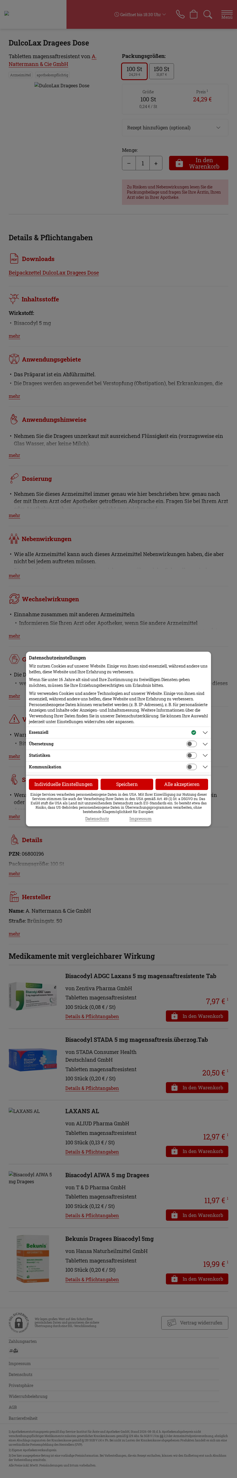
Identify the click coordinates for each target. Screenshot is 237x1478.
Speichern (127, 784)
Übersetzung (41, 743)
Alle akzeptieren (182, 784)
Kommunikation (45, 767)
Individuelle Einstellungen (63, 784)
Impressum (140, 818)
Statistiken (39, 755)
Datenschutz (97, 818)
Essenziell (38, 732)
